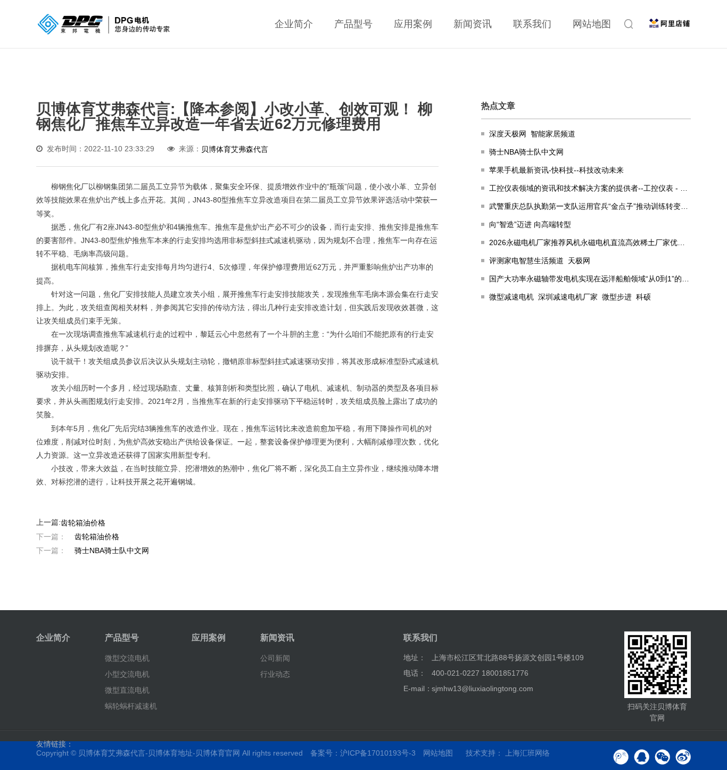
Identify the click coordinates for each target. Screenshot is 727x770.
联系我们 (532, 24)
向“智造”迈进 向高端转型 (530, 224)
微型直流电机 (127, 690)
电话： (414, 673)
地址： (414, 657)
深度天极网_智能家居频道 (532, 133)
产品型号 (353, 24)
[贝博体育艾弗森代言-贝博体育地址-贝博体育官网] (103, 24)
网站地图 (592, 24)
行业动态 (275, 674)
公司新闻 (275, 658)
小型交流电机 (127, 674)
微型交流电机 (127, 658)
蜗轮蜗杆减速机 (131, 706)
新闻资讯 (472, 24)
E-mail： (417, 688)
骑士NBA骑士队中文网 (92, 550)
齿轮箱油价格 (83, 522)
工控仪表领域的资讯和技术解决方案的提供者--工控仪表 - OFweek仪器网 (589, 188)
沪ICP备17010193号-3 (378, 753)
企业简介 (294, 24)
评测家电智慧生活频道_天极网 (539, 260)
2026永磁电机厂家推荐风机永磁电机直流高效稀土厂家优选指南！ (589, 242)
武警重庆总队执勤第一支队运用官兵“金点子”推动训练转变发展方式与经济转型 (589, 206)
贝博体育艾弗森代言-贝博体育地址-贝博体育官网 (159, 753)
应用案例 (413, 24)
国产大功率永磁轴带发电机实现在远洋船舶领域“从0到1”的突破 (589, 278)
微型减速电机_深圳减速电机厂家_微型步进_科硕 (570, 297)
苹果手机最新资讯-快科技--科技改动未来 (556, 170)
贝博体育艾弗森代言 (234, 149)
